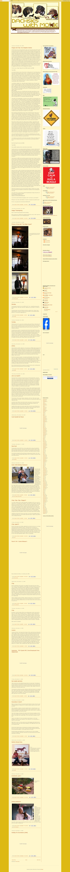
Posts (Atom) (17, 861)
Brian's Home (46, 307)
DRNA (13, 346)
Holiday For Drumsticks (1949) (20, 832)
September (44, 401)
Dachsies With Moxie (46, 317)
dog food (15, 459)
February (44, 400)
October (44, 409)
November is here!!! (17, 702)
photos (15, 770)
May (43, 438)
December (44, 418)
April (43, 426)
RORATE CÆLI (46, 302)
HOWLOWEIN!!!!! (16, 801)
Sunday (14, 322)
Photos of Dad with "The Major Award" (22, 224)
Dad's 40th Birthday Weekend (19, 465)
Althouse (45, 290)
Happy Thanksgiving (17, 210)
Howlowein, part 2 (16, 776)
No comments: (26, 204)
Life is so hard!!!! (16, 376)
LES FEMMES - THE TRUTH (48, 295)
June (43, 437)
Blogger (42, 869)
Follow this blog (50, 378)
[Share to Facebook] (34, 204)
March (44, 427)
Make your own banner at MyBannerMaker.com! (50, 215)
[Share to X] (33, 204)
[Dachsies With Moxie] (46, 329)
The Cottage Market (47, 309)
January (44, 403)
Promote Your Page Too (46, 330)
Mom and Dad (16, 298)
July (43, 402)
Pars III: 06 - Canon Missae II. (19, 541)
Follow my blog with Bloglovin (47, 256)
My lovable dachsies (17, 681)
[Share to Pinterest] (35, 204)
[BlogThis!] (32, 204)
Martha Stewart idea (17, 742)
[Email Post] (29, 204)
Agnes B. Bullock (47, 240)
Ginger (15, 316)
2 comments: (25, 518)
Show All (56, 311)
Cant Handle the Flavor (18, 417)
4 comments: (26, 440)
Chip (14, 496)
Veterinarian (17, 604)
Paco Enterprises (46, 297)
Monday (14, 304)
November (44, 399)
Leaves (13, 630)
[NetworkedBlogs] (50, 376)
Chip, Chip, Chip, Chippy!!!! (19, 500)
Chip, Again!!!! (15, 524)
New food (14, 446)
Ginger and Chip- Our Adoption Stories (22, 47)
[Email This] (31, 204)
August (44, 411)
